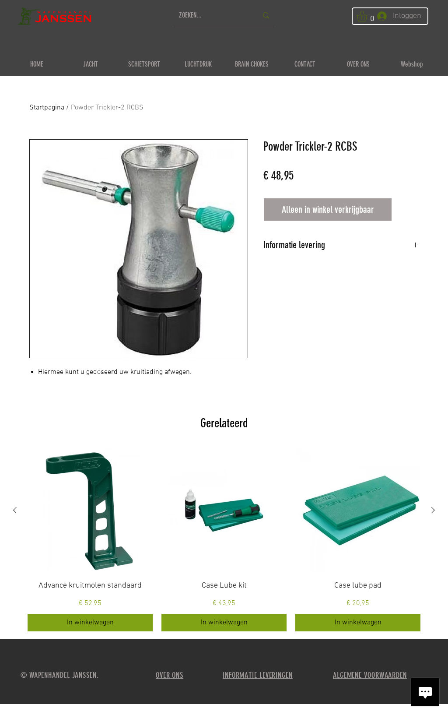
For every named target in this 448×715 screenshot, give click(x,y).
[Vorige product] (15, 510)
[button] (368, 16)
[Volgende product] (433, 510)
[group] (224, 539)
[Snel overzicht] (90, 510)
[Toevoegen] (407, 209)
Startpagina (46, 107)
